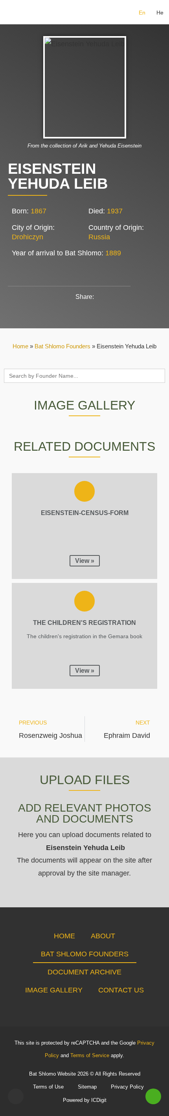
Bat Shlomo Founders (62, 346)
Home (20, 346)
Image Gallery (54, 990)
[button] (11, 12)
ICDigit (99, 1100)
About (103, 936)
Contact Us (121, 990)
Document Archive (84, 972)
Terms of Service (89, 1055)
